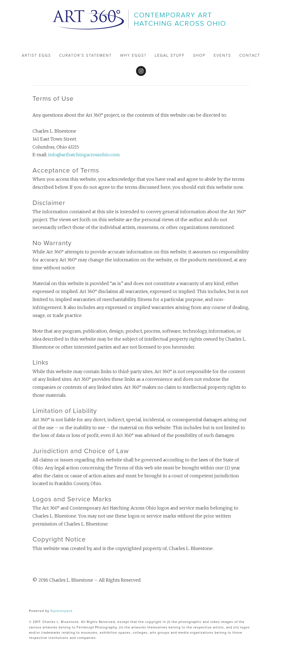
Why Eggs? (133, 55)
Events (222, 55)
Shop (199, 55)
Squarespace (61, 610)
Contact (249, 55)
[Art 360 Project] (141, 71)
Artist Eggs (36, 55)
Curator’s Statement (85, 55)
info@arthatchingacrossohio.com (84, 154)
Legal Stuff (170, 55)
